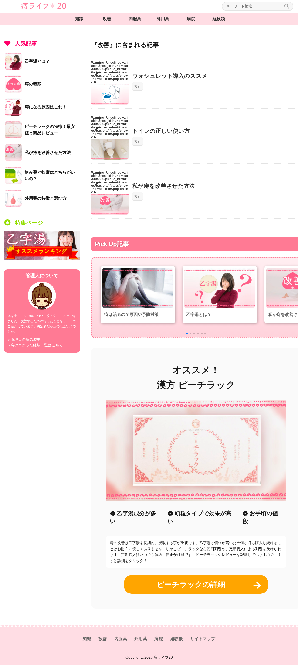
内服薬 (135, 19)
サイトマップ (202, 638)
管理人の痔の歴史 (26, 339)
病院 (191, 19)
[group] (138, 294)
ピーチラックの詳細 (191, 584)
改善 (107, 19)
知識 (79, 19)
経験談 (219, 19)
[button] (187, 333)
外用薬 (163, 19)
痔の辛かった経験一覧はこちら (37, 345)
